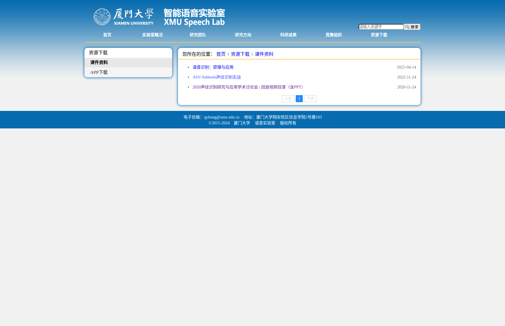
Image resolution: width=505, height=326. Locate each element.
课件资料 (264, 54)
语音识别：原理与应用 (213, 67)
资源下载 (240, 54)
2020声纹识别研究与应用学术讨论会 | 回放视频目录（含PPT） (249, 87)
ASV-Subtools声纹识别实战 (217, 77)
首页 (221, 54)
